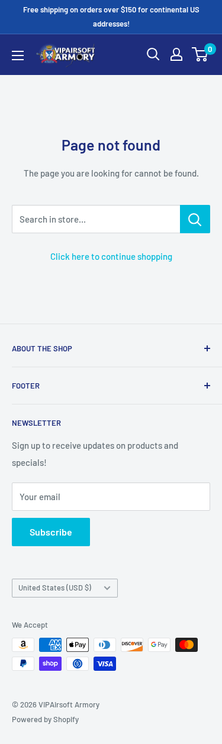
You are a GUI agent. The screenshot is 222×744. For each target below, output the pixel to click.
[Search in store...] (195, 219)
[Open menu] (18, 55)
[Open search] (153, 54)
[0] (200, 54)
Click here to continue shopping (111, 256)
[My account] (176, 54)
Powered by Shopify (45, 719)
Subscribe (51, 531)
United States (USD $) (54, 587)
